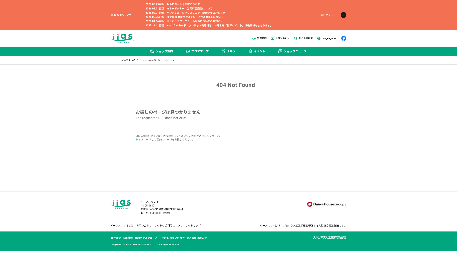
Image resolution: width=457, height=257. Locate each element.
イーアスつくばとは (122, 225)
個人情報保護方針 (197, 237)
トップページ (143, 139)
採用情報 (128, 237)
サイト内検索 (306, 38)
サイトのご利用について (168, 225)
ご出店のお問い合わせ (172, 237)
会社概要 (116, 237)
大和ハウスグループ (146, 237)
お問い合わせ (282, 38)
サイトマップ (193, 225)
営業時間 (262, 38)
